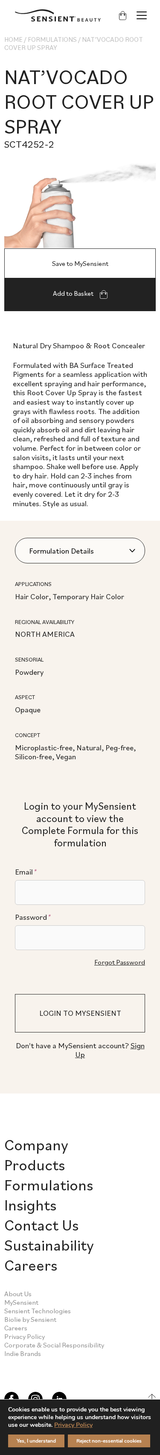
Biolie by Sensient (30, 1319)
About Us (18, 1293)
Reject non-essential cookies (109, 1441)
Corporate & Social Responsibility (54, 1345)
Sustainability (49, 1245)
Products (34, 1165)
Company (36, 1144)
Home (13, 39)
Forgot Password (119, 962)
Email (25, 872)
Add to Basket (74, 293)
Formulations (52, 39)
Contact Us (41, 1225)
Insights (30, 1205)
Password (32, 917)
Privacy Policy (24, 1336)
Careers (30, 1265)
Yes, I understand (36, 1441)
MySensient (21, 1302)
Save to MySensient (80, 263)
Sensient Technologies (37, 1310)
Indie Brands (22, 1353)
